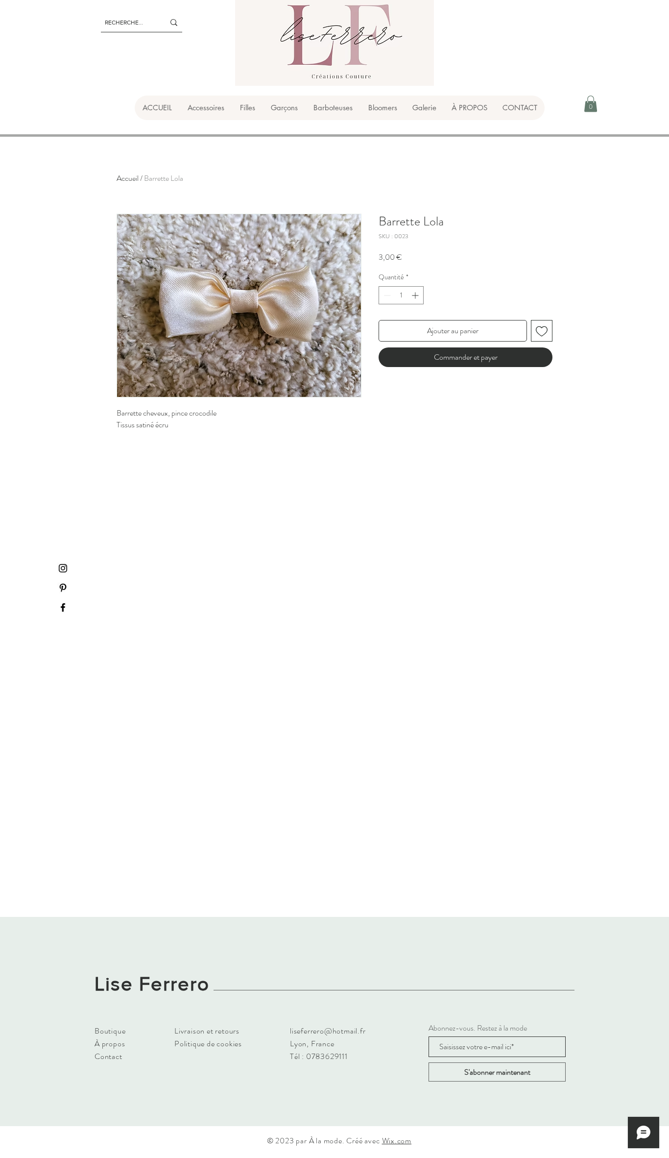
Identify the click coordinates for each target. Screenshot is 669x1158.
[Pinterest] (63, 587)
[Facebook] (63, 607)
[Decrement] (386, 295)
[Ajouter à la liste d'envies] (541, 331)
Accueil (128, 178)
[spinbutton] (401, 295)
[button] (205, 108)
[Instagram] (63, 568)
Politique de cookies (208, 1043)
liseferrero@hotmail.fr (328, 1030)
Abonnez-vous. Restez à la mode (478, 1028)
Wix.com (397, 1140)
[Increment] (416, 295)
